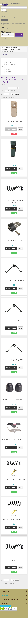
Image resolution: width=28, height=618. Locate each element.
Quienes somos (4, 42)
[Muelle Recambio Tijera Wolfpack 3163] (14, 467)
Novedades (3, 38)
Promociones (4, 41)
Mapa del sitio (4, 44)
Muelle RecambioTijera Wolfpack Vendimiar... (14, 201)
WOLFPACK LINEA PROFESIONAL (13, 73)
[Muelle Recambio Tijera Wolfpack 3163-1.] (14, 507)
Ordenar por (4, 88)
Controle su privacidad (5, 606)
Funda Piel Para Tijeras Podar (14, 121)
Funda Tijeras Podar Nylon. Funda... (14, 161)
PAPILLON (8, 69)
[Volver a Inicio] (2, 48)
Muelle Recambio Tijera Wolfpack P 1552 (14, 360)
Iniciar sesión (4, 0)
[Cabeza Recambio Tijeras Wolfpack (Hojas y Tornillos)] (14, 427)
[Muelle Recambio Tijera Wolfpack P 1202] (14, 308)
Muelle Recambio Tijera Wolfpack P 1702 (14, 280)
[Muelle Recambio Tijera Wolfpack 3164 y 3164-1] (14, 547)
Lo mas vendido (4, 40)
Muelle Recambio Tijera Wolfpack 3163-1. (14, 519)
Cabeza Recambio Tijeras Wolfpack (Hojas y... (14, 440)
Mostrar (3, 90)
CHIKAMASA (8, 68)
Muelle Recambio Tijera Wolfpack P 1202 (14, 320)
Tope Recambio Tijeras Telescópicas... (14, 240)
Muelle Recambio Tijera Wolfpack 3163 (14, 479)
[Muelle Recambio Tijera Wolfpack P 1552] (14, 348)
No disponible (9, 62)
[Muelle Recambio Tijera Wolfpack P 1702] (14, 268)
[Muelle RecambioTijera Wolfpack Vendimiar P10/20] (14, 188)
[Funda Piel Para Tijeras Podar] (14, 109)
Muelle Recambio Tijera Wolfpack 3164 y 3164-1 (14, 560)
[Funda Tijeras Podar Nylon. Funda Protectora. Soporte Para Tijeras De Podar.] (14, 149)
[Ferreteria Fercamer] (4, 5)
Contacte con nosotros (6, 2)
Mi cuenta (4, 595)
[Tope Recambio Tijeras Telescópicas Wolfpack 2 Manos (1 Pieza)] (14, 228)
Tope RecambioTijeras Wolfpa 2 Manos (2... (14, 400)
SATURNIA (8, 71)
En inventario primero (11, 64)
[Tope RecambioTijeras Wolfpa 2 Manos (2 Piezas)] (14, 387)
